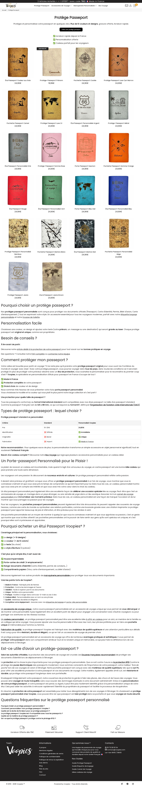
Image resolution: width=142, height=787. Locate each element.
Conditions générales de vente (51, 753)
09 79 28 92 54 (112, 747)
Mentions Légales (46, 750)
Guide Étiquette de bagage (82, 766)
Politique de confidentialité (49, 756)
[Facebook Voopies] (122, 784)
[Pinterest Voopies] (127, 784)
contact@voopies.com (116, 750)
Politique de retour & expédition (51, 760)
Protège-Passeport (41, 6)
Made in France (87, 441)
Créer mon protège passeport (71, 29)
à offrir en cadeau (94, 619)
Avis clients (43, 763)
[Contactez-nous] (126, 6)
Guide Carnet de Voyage (81, 769)
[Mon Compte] (131, 5)
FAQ (40, 772)
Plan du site (43, 769)
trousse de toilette (31, 317)
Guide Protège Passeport (82, 763)
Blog (41, 766)
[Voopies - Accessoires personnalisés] (11, 5)
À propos (42, 747)
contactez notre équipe (59, 354)
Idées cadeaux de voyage (82, 772)
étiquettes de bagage (55, 602)
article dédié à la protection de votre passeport (39, 349)
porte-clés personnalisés (76, 602)
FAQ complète (38, 354)
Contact (42, 775)
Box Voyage (103, 6)
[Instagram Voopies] (133, 784)
